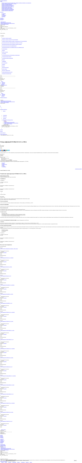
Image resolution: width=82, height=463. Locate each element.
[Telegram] (9, 150)
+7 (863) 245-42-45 (5, 22)
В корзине (5, 252)
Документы (2, 441)
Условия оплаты (2, 444)
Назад (5, 120)
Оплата (3, 165)
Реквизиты (3, 16)
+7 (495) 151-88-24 (4, 24)
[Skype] (8, 150)
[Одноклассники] (2, 150)
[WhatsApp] (6, 150)
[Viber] (5, 150)
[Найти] (1, 80)
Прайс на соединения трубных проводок (8, 5)
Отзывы (3, 14)
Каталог (1, 435)
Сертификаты (4, 166)
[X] (4, 150)
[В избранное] (1, 147)
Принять (75, 460)
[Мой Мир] (3, 150)
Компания (1, 437)
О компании (4, 13)
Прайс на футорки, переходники (7, 7)
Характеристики (4, 164)
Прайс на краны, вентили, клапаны (7, 8)
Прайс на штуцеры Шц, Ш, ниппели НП (8, 6)
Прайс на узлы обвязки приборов (7, 4)
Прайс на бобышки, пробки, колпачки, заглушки (9, 3)
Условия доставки (3, 445)
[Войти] (0, 105)
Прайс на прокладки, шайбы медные (7, 10)
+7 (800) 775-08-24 (7, 23)
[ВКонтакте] (0, 150)
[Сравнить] (1, 148)
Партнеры (1, 436)
